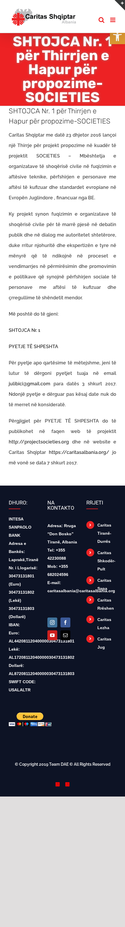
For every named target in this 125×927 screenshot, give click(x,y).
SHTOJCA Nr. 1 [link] (24, 330)
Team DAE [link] (59, 764)
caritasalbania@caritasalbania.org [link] (81, 590)
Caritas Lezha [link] (104, 623)
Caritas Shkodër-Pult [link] (106, 560)
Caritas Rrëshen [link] (105, 604)
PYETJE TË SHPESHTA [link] (33, 346)
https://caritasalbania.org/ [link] (79, 452)
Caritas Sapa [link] (104, 584)
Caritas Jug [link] (104, 643)
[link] (117, 36)
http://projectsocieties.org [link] (39, 442)
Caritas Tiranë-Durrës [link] (104, 533)
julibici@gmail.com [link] (29, 383)
